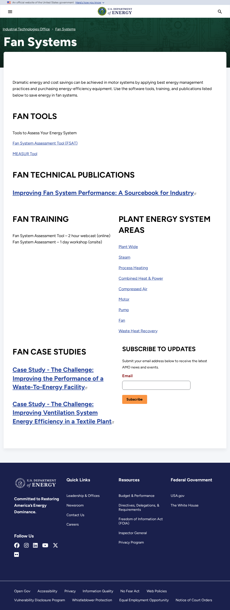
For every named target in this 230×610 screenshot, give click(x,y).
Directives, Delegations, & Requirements (139, 507)
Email (127, 375)
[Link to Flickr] (16, 555)
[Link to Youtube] (45, 545)
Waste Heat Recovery (138, 330)
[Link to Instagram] (26, 545)
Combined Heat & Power (141, 278)
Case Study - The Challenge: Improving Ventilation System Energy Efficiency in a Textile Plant (62, 412)
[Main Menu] (10, 11)
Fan (122, 320)
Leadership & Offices (83, 495)
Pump (124, 309)
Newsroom (75, 505)
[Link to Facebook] (17, 545)
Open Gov (22, 591)
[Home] (115, 15)
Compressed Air (133, 288)
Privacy (70, 591)
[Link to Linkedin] (35, 545)
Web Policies (157, 591)
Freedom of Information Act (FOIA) (141, 521)
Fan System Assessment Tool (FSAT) (45, 143)
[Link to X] (55, 545)
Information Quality (98, 591)
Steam (124, 257)
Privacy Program (131, 542)
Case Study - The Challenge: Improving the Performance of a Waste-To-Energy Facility (58, 378)
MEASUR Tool (25, 153)
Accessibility (47, 591)
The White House (185, 505)
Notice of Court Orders (194, 600)
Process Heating (133, 267)
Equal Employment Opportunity (144, 600)
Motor (124, 299)
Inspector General (133, 533)
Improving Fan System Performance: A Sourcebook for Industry (103, 192)
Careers (72, 524)
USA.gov (177, 495)
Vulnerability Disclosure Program (39, 600)
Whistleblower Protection (92, 600)
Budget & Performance (137, 495)
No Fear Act (129, 591)
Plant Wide (128, 246)
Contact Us (75, 515)
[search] (219, 11)
